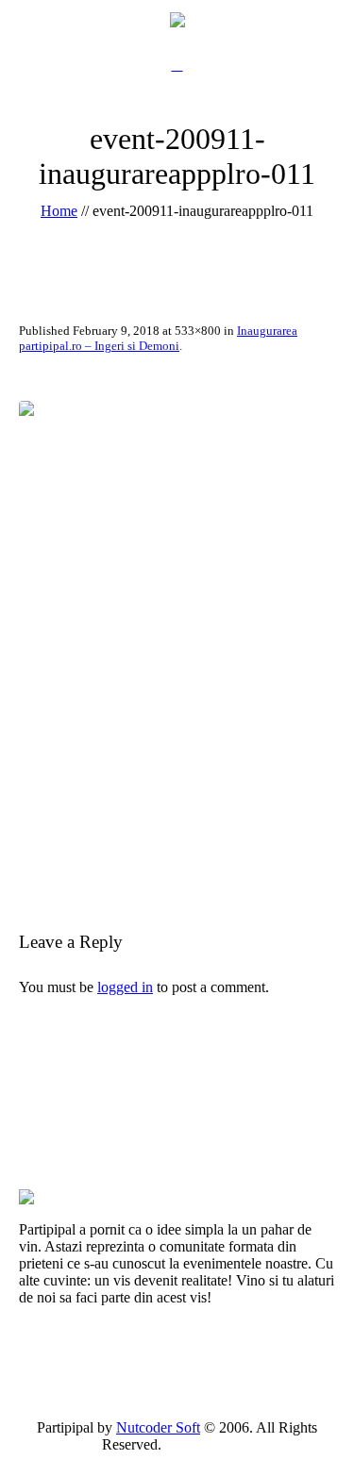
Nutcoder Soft (158, 1427)
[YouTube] (220, 1444)
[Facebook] (198, 1444)
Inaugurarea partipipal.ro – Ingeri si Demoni (158, 338)
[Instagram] (240, 1444)
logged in (125, 987)
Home (59, 211)
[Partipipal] (177, 18)
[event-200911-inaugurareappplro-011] (177, 638)
